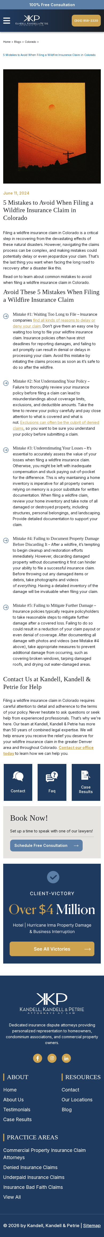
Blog (67, 1109)
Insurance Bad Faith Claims (33, 1187)
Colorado (30, 41)
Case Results (17, 1119)
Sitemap (92, 1225)
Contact (70, 1090)
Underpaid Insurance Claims (34, 1177)
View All (12, 1197)
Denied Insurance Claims (30, 1167)
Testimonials (16, 1109)
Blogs (17, 41)
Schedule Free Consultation (41, 845)
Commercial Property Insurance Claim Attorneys (44, 1153)
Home (6, 41)
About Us (13, 1099)
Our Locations (77, 1099)
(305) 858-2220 (86, 20)
